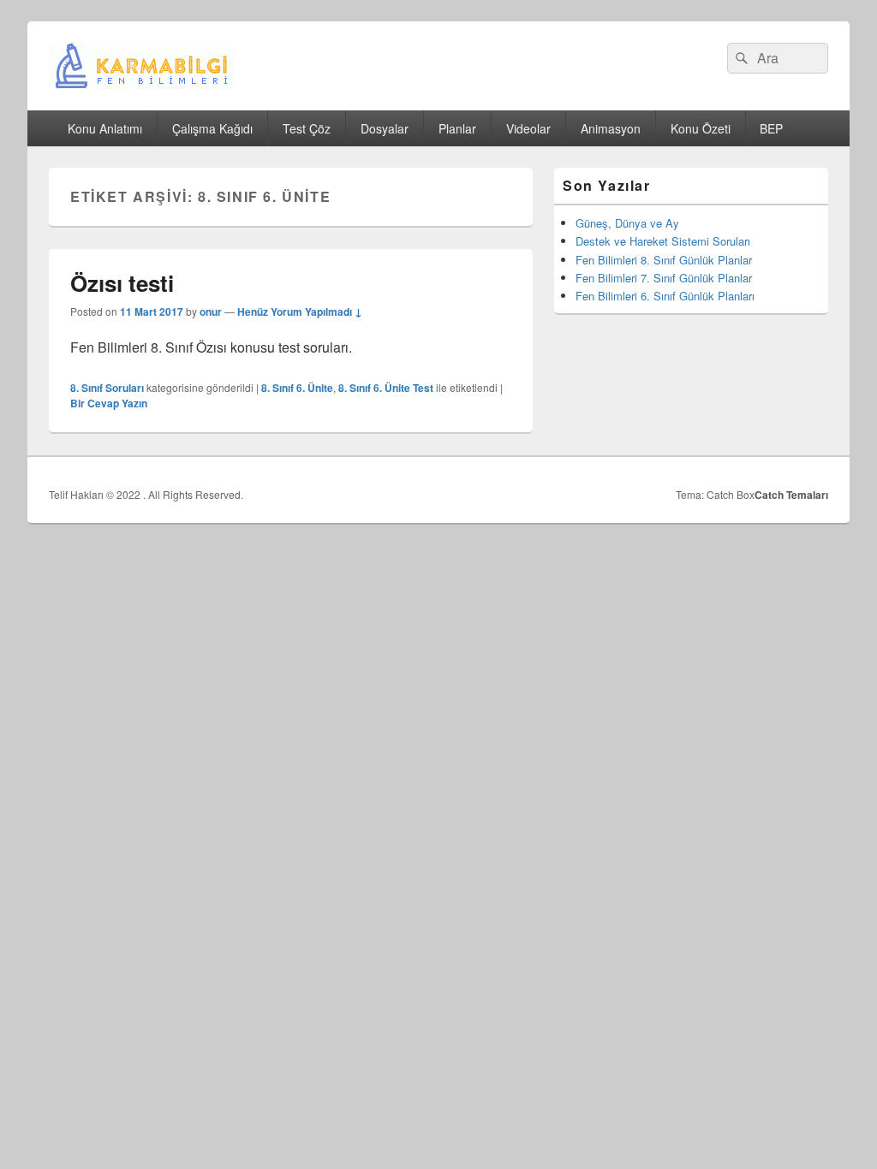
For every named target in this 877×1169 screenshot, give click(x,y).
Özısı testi (122, 283)
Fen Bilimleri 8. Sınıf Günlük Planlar (664, 260)
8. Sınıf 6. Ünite (297, 387)
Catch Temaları (791, 494)
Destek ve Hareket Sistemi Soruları (663, 241)
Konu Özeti (701, 128)
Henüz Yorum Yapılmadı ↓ (299, 311)
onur (211, 311)
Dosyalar (385, 128)
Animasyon (611, 128)
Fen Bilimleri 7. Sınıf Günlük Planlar (664, 278)
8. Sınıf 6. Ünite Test (385, 387)
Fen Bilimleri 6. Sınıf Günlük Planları (665, 296)
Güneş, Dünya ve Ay (627, 223)
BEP (771, 128)
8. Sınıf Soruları (107, 387)
